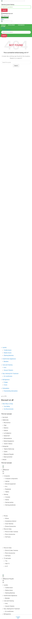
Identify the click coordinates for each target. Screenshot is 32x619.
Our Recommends (8, 409)
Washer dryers (7, 352)
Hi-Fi (6, 566)
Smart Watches (9, 523)
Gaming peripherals (10, 505)
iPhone (7, 518)
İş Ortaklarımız (7, 433)
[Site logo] (12, 1)
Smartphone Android (10, 521)
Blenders (6, 361)
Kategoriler (5, 446)
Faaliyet (6, 430)
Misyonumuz (7, 422)
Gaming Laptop (9, 502)
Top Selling (7, 406)
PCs (6, 486)
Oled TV (7, 563)
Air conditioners (8, 376)
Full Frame (7, 537)
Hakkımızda (5, 420)
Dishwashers (5, 388)
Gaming (6, 494)
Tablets (7, 491)
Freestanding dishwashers (11, 391)
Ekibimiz (6, 428)
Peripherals (8, 489)
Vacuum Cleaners (8, 370)
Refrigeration (6, 379)
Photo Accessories (10, 534)
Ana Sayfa (5, 417)
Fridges (6, 382)
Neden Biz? (7, 435)
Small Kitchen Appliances (9, 359)
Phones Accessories (10, 526)
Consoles (7, 497)
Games (7, 499)
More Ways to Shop (7, 403)
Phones (6, 516)
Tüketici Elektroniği (9, 449)
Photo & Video (8, 529)
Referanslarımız (8, 438)
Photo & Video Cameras (11, 531)
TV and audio (7, 558)
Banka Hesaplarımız (9, 441)
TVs (6, 561)
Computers (7, 476)
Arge (5, 425)
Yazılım (5, 451)
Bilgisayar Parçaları (9, 454)
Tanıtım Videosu (8, 443)
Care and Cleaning (7, 365)
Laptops (7, 481)
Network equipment (10, 484)
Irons (5, 367)
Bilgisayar (6, 469)
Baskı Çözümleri (8, 457)
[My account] (1, 23)
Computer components (11, 478)
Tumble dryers (7, 350)
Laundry (4, 347)
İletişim (4, 459)
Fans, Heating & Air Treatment (10, 373)
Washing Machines (9, 355)
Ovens (5, 385)
